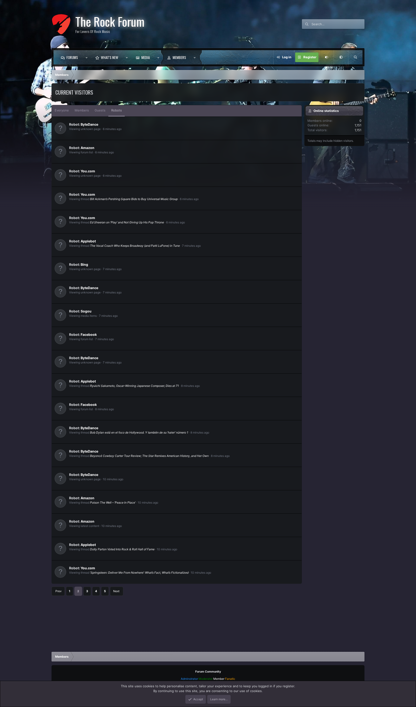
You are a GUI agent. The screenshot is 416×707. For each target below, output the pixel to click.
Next (116, 591)
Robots (116, 110)
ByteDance (89, 124)
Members (179, 57)
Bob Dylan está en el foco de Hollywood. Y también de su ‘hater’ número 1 (139, 432)
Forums (72, 57)
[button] (86, 57)
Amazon (87, 148)
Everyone (62, 110)
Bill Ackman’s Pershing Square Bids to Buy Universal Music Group (134, 199)
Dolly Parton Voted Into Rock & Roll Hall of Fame (122, 549)
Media (145, 57)
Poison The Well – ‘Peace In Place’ (113, 502)
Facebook (89, 334)
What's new (109, 57)
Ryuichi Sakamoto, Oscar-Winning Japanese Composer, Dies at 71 (134, 386)
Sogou (86, 311)
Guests (100, 110)
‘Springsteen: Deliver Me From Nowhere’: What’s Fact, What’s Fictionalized (139, 572)
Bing (84, 264)
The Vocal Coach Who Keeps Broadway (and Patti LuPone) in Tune (135, 245)
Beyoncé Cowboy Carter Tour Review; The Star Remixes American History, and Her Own (149, 456)
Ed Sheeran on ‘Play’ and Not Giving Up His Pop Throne (127, 222)
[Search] (355, 57)
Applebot (88, 241)
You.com (88, 171)
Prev (58, 591)
